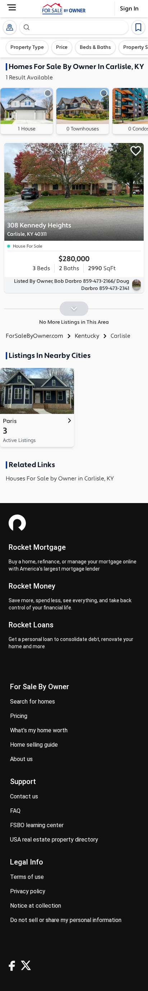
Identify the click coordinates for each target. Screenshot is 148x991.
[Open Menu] (11, 7)
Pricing (18, 716)
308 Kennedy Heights (39, 229)
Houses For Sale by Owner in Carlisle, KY (60, 478)
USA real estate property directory (54, 839)
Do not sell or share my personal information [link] (65, 920)
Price (62, 47)
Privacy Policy (27, 891)
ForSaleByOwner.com (34, 336)
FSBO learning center (37, 825)
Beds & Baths (95, 47)
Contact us (24, 796)
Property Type (27, 47)
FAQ (15, 810)
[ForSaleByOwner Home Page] (63, 8)
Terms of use (27, 877)
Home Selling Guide (34, 744)
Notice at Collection (35, 905)
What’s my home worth (39, 730)
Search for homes (32, 701)
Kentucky (87, 336)
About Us (21, 759)
